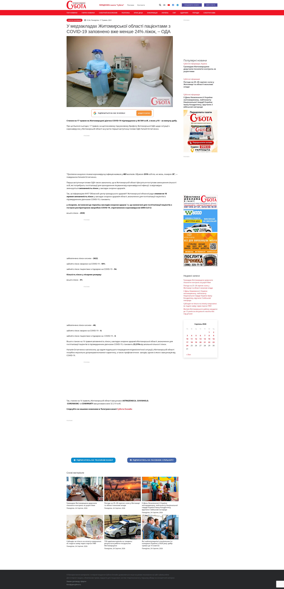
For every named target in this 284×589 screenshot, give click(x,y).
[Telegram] (177, 5)
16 (214, 339)
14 (205, 339)
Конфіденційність (74, 584)
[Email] (164, 5)
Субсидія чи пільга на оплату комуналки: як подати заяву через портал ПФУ (84, 542)
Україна (204, 64)
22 (209, 342)
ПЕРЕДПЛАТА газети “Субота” (111, 5)
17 (187, 342)
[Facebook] (173, 5)
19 (196, 342)
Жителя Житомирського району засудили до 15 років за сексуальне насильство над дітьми (200, 311)
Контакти (141, 5)
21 (205, 342)
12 (196, 339)
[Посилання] (76, 5)
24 (187, 345)
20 (200, 342)
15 (209, 339)
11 (192, 339)
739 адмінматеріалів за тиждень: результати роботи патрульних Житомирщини (118, 543)
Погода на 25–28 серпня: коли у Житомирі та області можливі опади (122, 504)
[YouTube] (169, 5)
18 (192, 342)
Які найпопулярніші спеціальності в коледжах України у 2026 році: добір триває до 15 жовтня (157, 543)
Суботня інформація (191, 64)
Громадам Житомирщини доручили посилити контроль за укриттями (82, 504)
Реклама (130, 5)
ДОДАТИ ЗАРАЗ (144, 113)
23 (214, 342)
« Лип (188, 354)
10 (187, 339)
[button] (160, 5)
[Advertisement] (122, 153)
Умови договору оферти (76, 581)
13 (200, 339)
